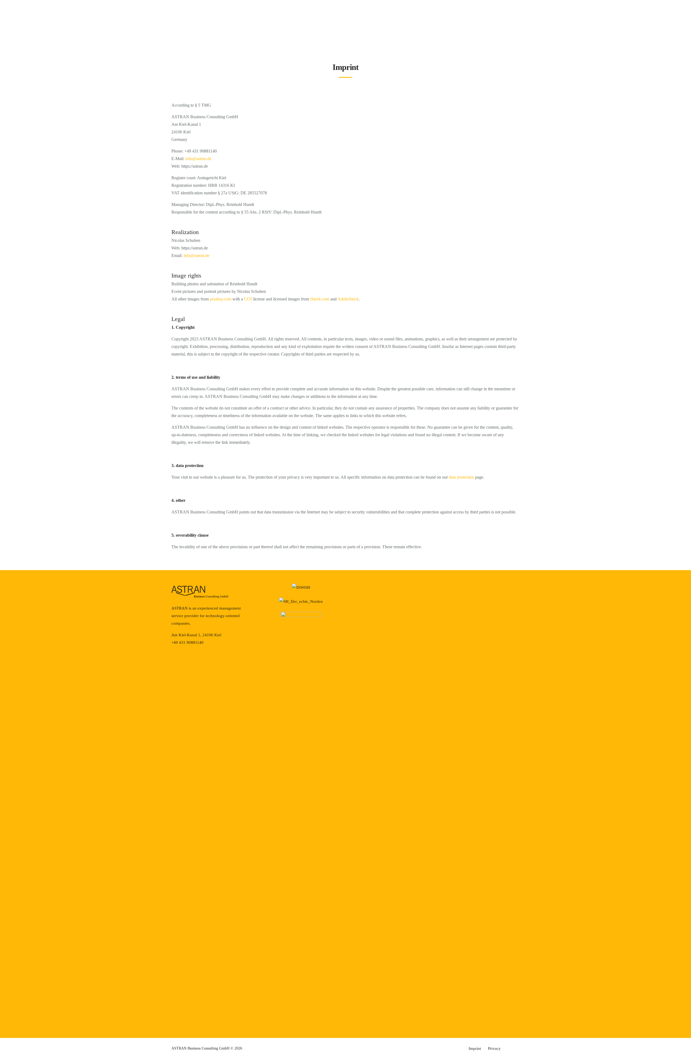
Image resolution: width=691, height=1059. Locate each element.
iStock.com (319, 299)
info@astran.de (76, 13)
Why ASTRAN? (287, 33)
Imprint (475, 1048)
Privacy (494, 1048)
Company (403, 33)
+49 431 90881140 (28, 13)
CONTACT (665, 34)
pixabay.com (220, 299)
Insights (374, 33)
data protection (461, 477)
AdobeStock (348, 299)
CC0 (248, 299)
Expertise (345, 33)
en (17, 35)
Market (317, 33)
